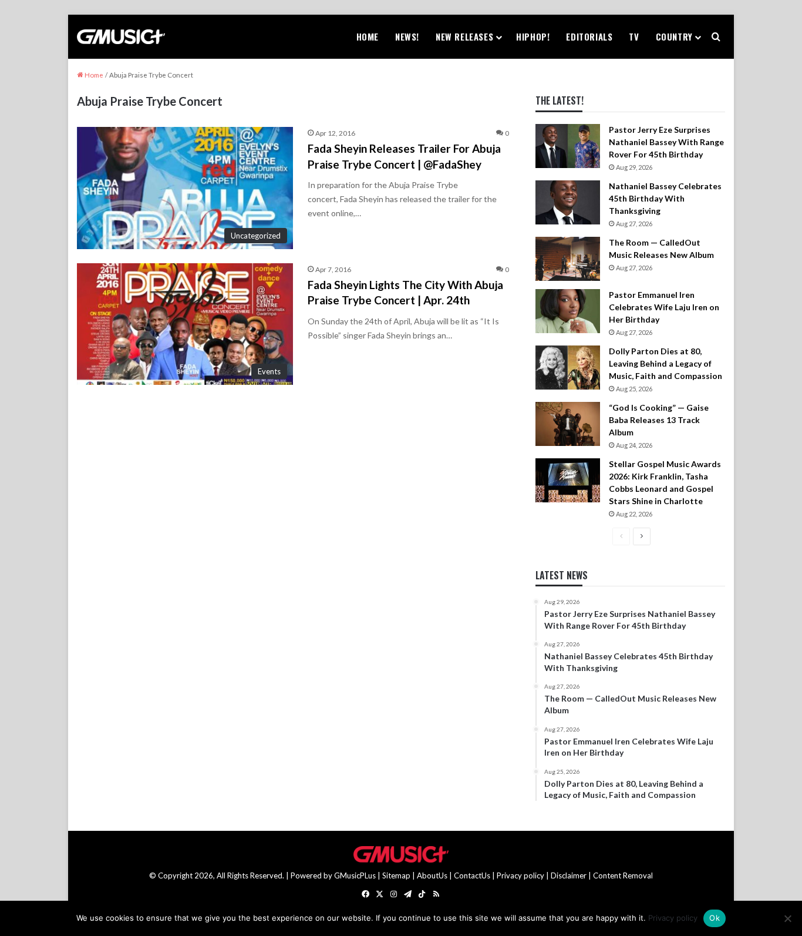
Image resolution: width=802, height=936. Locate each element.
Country (674, 36)
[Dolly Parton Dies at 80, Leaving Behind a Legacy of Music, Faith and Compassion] (567, 367)
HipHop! (533, 36)
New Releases (464, 36)
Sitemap (396, 875)
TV (634, 36)
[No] (787, 918)
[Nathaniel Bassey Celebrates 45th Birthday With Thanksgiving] (567, 202)
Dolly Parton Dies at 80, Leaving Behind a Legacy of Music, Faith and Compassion (665, 363)
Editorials (589, 36)
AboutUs (432, 875)
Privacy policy (520, 875)
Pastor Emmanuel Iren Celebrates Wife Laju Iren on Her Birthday (664, 307)
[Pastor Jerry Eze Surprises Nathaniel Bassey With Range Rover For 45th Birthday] (567, 146)
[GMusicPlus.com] (121, 37)
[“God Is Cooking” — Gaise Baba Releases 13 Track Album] (567, 424)
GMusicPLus (356, 875)
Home (367, 36)
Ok (714, 917)
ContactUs (472, 875)
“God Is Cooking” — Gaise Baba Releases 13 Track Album (659, 419)
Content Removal (623, 875)
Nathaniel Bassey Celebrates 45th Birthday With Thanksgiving (665, 198)
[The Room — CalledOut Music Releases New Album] (567, 259)
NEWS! (407, 36)
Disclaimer (569, 875)
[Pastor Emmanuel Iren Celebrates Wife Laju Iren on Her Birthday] (567, 311)
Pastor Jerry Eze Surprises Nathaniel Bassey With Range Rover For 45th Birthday (666, 142)
